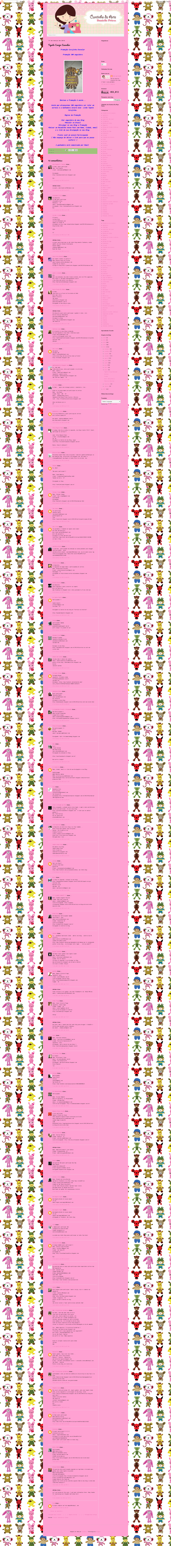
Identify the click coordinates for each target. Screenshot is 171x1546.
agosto (106, 358)
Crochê (104, 147)
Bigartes (105, 125)
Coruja (104, 143)
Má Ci (54, 877)
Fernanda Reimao (57, 673)
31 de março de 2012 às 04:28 (61, 819)
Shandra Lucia (56, 1387)
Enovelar (57, 152)
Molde (104, 173)
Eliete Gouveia (57, 582)
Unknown (55, 465)
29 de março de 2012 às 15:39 (61, 761)
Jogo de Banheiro (107, 167)
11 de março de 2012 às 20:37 (61, 190)
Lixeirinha (106, 171)
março (106, 369)
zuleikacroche (56, 1264)
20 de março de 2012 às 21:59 (61, 557)
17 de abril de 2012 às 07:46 (61, 1346)
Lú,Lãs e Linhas (57, 215)
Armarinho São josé (108, 119)
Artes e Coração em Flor (59, 804)
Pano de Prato (107, 181)
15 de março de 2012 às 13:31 (61, 406)
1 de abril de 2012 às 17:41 (61, 984)
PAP (104, 183)
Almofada (105, 117)
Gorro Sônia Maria (109, 378)
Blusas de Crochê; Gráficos (110, 127)
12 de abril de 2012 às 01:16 (61, 1142)
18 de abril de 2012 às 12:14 (61, 1407)
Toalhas (105, 211)
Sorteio (61, 152)
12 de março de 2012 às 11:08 (61, 234)
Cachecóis (105, 133)
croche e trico (57, 1177)
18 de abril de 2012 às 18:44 (61, 1423)
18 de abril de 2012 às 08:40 (61, 1382)
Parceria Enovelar (109, 381)
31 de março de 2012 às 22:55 (61, 946)
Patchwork (105, 189)
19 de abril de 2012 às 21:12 (61, 1461)
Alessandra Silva (57, 195)
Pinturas (105, 191)
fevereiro (107, 384)
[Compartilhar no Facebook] (75, 150)
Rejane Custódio (57, 951)
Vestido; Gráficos (108, 215)
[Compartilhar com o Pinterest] (77, 150)
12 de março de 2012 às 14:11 (61, 305)
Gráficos (105, 163)
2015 (104, 340)
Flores (104, 159)
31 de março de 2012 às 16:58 (61, 890)
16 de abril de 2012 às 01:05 (61, 1282)
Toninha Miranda (57, 1242)
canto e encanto (57, 273)
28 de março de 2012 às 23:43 (61, 738)
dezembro (107, 349)
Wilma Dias (55, 913)
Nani (54, 744)
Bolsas (104, 129)
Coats (104, 139)
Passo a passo (107, 187)
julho (106, 360)
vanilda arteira (57, 546)
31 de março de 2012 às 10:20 (61, 839)
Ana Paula (55, 385)
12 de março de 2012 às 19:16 (61, 359)
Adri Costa (55, 348)
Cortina (105, 141)
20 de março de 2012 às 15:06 (61, 521)
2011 (104, 389)
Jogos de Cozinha (107, 169)
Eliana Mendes (56, 1467)
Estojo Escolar (107, 155)
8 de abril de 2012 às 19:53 (61, 1105)
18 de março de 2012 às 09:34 (61, 447)
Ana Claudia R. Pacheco (59, 164)
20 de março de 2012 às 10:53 (61, 486)
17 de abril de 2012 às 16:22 (61, 1366)
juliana (55, 860)
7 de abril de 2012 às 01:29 (61, 1086)
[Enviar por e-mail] (69, 150)
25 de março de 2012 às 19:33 (61, 668)
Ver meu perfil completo (108, 84)
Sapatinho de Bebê (108, 203)
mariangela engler (58, 1196)
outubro (106, 353)
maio (105, 365)
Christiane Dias (57, 1053)
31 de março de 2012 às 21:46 (61, 908)
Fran (54, 1503)
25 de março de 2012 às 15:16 (61, 630)
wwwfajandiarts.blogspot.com (61, 365)
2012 (104, 347)
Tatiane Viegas (57, 492)
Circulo (105, 135)
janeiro (106, 386)
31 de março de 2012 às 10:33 (61, 855)
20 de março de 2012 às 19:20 (61, 541)
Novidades (105, 179)
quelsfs (55, 971)
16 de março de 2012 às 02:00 (61, 422)
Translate (114, 404)
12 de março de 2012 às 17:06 (61, 323)
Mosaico (105, 175)
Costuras (105, 145)
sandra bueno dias (58, 844)
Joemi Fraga (56, 1000)
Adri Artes (55, 526)
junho (106, 362)
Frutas (104, 161)
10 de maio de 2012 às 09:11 (61, 1484)
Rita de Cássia (57, 452)
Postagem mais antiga (91, 1514)
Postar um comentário (56, 1511)
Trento (106, 376)
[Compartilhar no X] (73, 150)
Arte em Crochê (117, 76)
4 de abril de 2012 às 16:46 (61, 1048)
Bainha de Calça (107, 123)
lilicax (55, 1073)
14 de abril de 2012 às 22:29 (61, 1171)
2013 (104, 344)
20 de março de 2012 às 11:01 (61, 503)
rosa (54, 1224)
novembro (107, 351)
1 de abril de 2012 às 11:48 (61, 966)
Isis (54, 786)
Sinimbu (105, 205)
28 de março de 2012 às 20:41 (61, 720)
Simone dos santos (58, 656)
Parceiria (105, 185)
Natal (104, 177)
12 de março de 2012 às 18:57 (61, 343)
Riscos (104, 199)
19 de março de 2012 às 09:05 (61, 460)
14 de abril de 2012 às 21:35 (61, 1155)
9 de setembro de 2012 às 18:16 (61, 1497)
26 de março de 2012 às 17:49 (61, 686)
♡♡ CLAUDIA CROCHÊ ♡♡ (59, 895)
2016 (104, 337)
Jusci (54, 1035)
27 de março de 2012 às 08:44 (61, 704)
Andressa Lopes (57, 329)
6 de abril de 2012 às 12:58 (61, 1068)
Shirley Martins (57, 1132)
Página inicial (52, 35)
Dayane (54, 1160)
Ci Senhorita (56, 767)
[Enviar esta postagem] (65, 150)
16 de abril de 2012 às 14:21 (61, 1305)
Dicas (104, 151)
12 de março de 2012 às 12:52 (61, 267)
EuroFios (105, 157)
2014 (104, 342)
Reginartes (55, 1351)
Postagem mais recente (55, 1514)
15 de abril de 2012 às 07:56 (61, 1204)
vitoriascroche (57, 824)
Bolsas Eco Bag (107, 131)
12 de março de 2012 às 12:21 (61, 251)
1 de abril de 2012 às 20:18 (61, 995)
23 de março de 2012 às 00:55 (61, 577)
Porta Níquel (106, 193)
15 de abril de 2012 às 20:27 (61, 1258)
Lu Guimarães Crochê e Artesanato (62, 709)
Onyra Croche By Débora (59, 289)
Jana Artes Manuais (58, 256)
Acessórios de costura (109, 113)
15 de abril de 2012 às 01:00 (61, 1191)
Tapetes (66, 152)
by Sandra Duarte (57, 597)
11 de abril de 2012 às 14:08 (61, 1127)
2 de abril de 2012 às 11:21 (61, 1017)
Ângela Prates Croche (58, 1111)
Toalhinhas (106, 213)
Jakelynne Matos (57, 691)
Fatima (54, 620)
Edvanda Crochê (57, 635)
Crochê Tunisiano (107, 149)
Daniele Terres (57, 1412)
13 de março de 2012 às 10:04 (61, 379)
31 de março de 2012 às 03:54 (61, 799)
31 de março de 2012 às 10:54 (61, 872)
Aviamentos (106, 121)
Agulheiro (105, 115)
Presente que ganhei (108, 195)
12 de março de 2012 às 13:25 (61, 284)
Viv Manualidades (57, 1091)
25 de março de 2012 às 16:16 (61, 651)
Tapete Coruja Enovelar (110, 371)
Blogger (98, 1531)
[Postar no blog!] (71, 150)
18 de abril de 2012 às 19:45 (61, 1441)
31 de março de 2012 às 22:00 (61, 928)
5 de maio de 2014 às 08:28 (60, 1507)
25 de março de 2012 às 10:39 (61, 592)
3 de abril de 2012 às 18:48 (61, 1030)
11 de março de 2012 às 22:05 (61, 210)
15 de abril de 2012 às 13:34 (61, 1237)
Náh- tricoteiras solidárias (61, 1310)
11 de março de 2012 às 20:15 (61, 180)
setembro (107, 356)
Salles (54, 1287)
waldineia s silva (58, 411)
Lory (55, 1495)
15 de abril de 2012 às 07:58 (61, 1219)
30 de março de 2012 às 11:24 (61, 781)
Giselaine (55, 1429)
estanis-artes (56, 562)
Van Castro (55, 508)
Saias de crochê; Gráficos (110, 201)
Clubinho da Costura (108, 137)
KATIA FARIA (56, 1447)
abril (106, 367)
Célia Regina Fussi (58, 427)
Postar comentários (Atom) (60, 1517)
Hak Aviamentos (107, 165)
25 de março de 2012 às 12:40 (61, 615)
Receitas (105, 197)
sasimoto (84, 1531)
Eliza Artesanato (57, 725)
